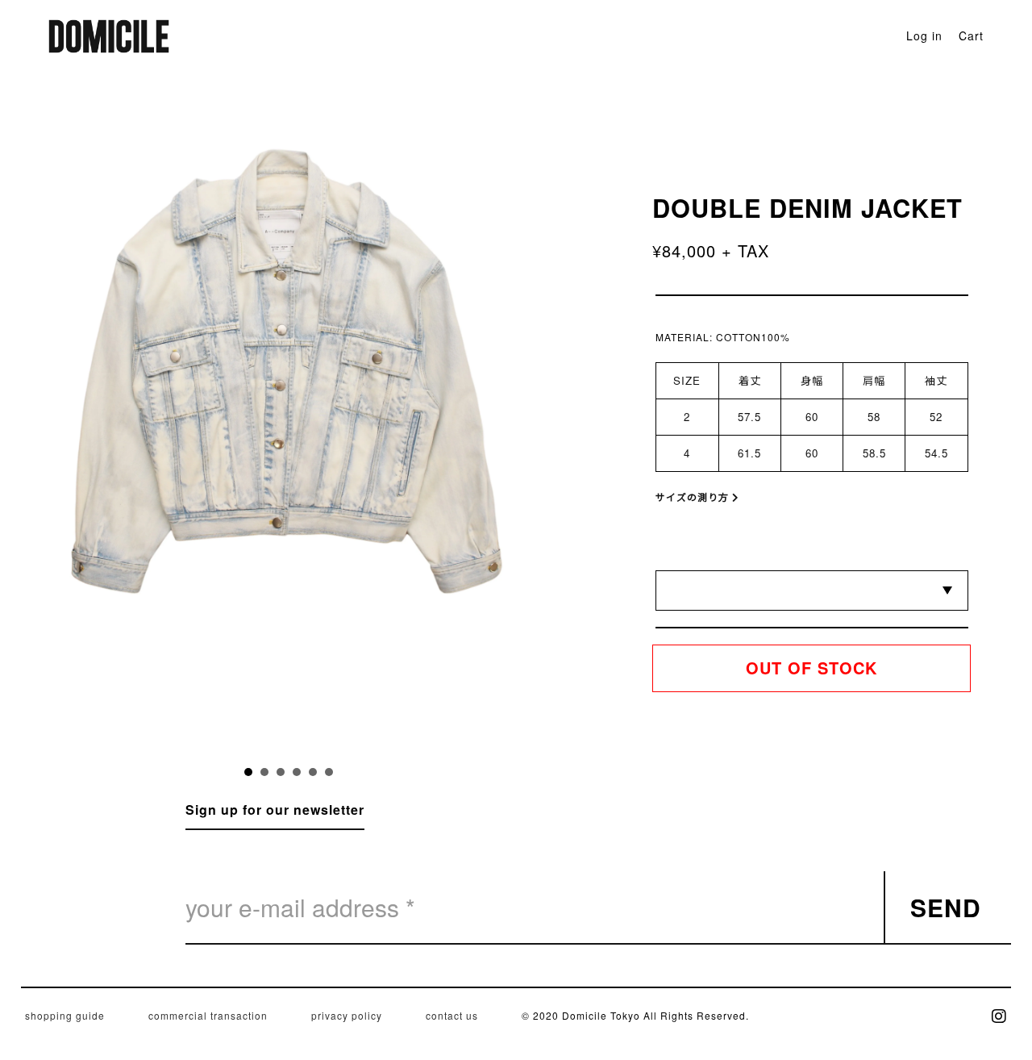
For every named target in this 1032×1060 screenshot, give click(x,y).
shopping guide (65, 1015)
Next (394, 448)
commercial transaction (208, 1015)
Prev (183, 448)
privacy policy (346, 1015)
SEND (945, 907)
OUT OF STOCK (811, 667)
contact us (452, 1015)
